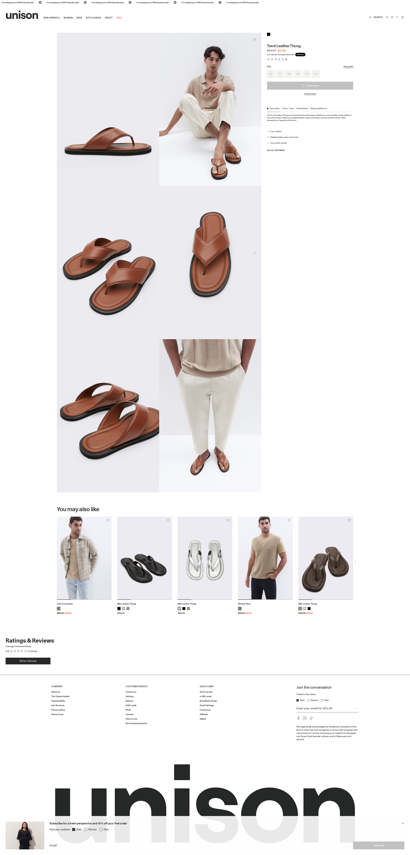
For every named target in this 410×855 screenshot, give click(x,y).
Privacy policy (58, 710)
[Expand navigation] (124, 20)
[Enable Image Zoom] (254, 253)
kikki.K (203, 719)
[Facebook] (298, 718)
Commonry (205, 710)
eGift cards (131, 705)
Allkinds (204, 714)
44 (306, 74)
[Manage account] (392, 17)
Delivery (130, 696)
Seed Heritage (207, 705)
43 (297, 74)
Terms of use (57, 714)
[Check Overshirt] (84, 558)
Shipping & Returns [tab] (319, 108)
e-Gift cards (205, 696)
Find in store (310, 93)
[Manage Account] (392, 17)
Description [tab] (275, 108)
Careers (129, 714)
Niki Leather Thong (126, 603)
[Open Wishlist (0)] (397, 17)
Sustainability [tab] (302, 108)
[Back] (268, 34)
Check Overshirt (65, 603)
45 (315, 74)
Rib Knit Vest (244, 603)
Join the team (57, 705)
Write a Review (28, 660)
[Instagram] (305, 718)
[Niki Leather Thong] (144, 558)
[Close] (402, 823)
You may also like (78, 509)
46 (271, 74)
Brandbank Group (208, 701)
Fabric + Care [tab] (288, 108)
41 (280, 74)
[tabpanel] (310, 131)
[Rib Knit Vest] (265, 558)
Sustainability (58, 701)
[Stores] (387, 17)
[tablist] (310, 109)
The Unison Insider (60, 696)
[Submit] (355, 708)
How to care (131, 719)
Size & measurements (136, 723)
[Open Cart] (402, 17)
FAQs (128, 710)
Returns (129, 701)
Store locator (206, 692)
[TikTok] (311, 718)
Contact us (131, 692)
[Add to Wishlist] (254, 39)
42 (288, 74)
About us (55, 692)
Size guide (348, 66)
